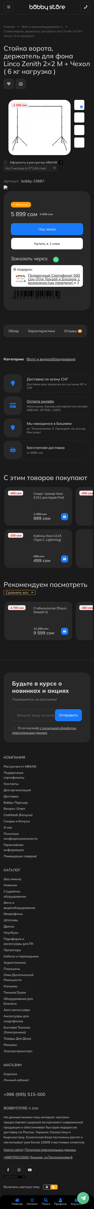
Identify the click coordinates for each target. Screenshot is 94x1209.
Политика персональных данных (50, 1150)
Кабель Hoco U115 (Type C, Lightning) (47, 538)
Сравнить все (17, 592)
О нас (8, 827)
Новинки (10, 885)
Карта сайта (13, 1150)
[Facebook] (8, 1170)
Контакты (11, 784)
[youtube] (29, 1170)
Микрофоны (13, 914)
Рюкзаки (10, 1045)
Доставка (11, 796)
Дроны (9, 926)
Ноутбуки (11, 932)
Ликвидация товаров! (20, 856)
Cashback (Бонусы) (18, 815)
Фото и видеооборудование (40, 26)
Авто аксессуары (17, 1010)
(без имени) (12, 879)
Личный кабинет (16, 1080)
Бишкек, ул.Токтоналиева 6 (52, 1157)
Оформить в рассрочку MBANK (35, 162)
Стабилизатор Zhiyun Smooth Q (50, 610)
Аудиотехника (15, 962)
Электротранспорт (18, 1051)
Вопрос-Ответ (14, 809)
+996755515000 (16, 1157)
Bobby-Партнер (16, 802)
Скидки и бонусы (17, 821)
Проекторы (12, 950)
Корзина (10, 1074)
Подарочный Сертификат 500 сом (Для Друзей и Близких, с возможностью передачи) (54, 279)
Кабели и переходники (21, 956)
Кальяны (10, 986)
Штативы (11, 920)
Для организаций (17, 790)
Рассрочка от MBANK (20, 766)
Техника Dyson (15, 992)
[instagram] (18, 1170)
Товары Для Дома (17, 1038)
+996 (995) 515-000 (24, 1094)
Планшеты (12, 969)
